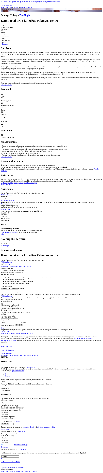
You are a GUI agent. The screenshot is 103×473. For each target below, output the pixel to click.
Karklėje (13, 340)
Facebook (29, 333)
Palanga (16, 7)
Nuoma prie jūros (6, 7)
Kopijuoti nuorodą (13, 333)
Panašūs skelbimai (6, 204)
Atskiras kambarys (26, 7)
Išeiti (6, 374)
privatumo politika (18, 371)
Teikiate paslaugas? (7, 5)
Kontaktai (35, 355)
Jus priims (19, 266)
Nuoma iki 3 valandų (7, 350)
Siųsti (2, 328)
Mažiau (10, 85)
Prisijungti (4, 447)
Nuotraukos (4, 266)
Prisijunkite (21, 431)
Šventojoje (89, 338)
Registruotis (5, 429)
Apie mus (4, 355)
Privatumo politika (25, 355)
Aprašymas (12, 266)
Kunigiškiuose (5, 340)
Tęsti (8, 209)
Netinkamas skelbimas (8, 200)
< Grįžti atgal (5, 246)
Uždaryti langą (5, 331)
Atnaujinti (16, 421)
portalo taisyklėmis (28, 427)
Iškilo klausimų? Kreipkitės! (10, 462)
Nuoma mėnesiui (6, 354)
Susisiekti (7, 264)
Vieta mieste (27, 266)
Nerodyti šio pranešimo (17, 467)
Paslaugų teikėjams (13, 355)
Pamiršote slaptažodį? (20, 445)
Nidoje (83, 338)
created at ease (31, 367)
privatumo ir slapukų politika (46, 427)
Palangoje (77, 338)
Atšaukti (3, 209)
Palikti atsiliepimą (6, 184)
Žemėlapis (24, 15)
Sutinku (7, 376)
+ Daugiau (4, 44)
